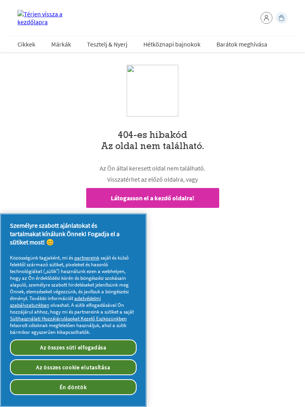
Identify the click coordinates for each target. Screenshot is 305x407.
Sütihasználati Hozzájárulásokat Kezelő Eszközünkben (68, 318)
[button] (266, 18)
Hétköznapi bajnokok (172, 44)
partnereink (86, 257)
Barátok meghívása (241, 44)
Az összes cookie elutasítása (73, 367)
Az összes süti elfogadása (73, 347)
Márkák (61, 44)
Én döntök (73, 387)
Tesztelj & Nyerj (107, 44)
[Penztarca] (282, 18)
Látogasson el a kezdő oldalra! (152, 198)
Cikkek (26, 44)
